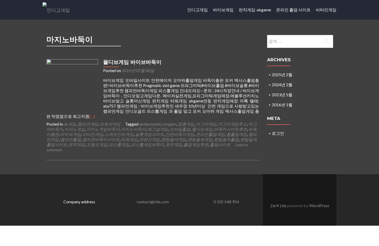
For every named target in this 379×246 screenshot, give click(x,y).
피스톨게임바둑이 (147, 144)
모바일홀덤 (180, 129)
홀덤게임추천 (196, 144)
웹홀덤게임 (236, 134)
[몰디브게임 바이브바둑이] (72, 84)
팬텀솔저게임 (173, 139)
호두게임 (174, 144)
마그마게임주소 (232, 123)
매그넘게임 (157, 129)
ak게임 (70, 123)
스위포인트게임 (119, 134)
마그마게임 (206, 123)
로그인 (278, 133)
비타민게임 (326, 9)
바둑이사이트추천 (230, 129)
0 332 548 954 (226, 201)
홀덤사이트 (220, 144)
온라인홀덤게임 (210, 134)
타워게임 (129, 139)
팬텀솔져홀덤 (226, 139)
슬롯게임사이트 (149, 134)
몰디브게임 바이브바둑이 (132, 62)
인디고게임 (197, 9)
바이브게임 (223, 9)
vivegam (169, 123)
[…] (92, 116)
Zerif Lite (278, 205)
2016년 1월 (282, 104)
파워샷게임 (110, 123)
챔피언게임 (88, 123)
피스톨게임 (119, 144)
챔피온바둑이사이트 (101, 139)
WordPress (318, 205)
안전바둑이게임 (180, 134)
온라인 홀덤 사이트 (293, 9)
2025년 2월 (282, 74)
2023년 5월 (282, 94)
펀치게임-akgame (255, 9)
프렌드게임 (97, 144)
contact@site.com (153, 201)
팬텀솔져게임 (200, 139)
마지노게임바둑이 (103, 129)
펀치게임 (77, 144)
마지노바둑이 (133, 129)
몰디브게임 (202, 129)
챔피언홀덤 (70, 139)
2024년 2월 (282, 84)
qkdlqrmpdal (150, 123)
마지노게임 (74, 129)
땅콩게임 (186, 123)
